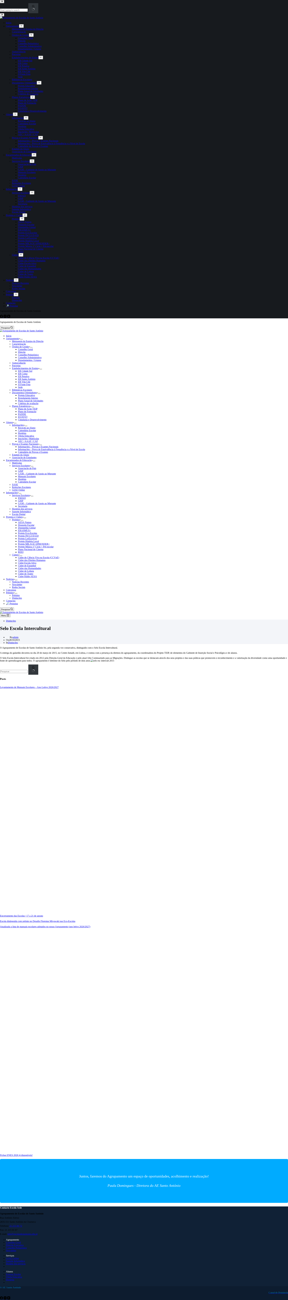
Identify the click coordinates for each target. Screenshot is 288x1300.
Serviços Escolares (21, 465)
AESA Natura (24, 522)
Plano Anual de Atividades (30, 400)
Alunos (9, 422)
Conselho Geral (25, 349)
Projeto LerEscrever (27, 538)
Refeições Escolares (21, 487)
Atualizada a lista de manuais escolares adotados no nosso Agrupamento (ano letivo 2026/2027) (45, 926)
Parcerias (16, 365)
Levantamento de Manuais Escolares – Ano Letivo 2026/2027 (29, 687)
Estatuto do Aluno (20, 455)
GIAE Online (18, 490)
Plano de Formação (27, 411)
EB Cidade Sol (25, 371)
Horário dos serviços (16, 1263)
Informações (18, 425)
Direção (22, 352)
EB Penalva (23, 376)
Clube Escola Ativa (27, 563)
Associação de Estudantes (24, 457)
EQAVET (23, 417)
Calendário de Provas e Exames (33, 452)
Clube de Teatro (25, 573)
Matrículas (17, 463)
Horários (22, 433)
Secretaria (22, 506)
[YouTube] (8, 1298)
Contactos (10, 600)
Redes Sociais (18, 587)
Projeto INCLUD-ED (28, 536)
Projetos (16, 519)
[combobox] (14, 671)
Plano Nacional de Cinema (30, 549)
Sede (20, 387)
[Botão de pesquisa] (33, 669)
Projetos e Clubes (14, 517)
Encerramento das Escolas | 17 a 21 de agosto (21, 916)
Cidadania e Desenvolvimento (32, 419)
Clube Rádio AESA (27, 576)
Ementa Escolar (13, 1274)
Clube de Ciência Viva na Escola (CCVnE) (38, 557)
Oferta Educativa (26, 436)
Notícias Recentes (20, 582)
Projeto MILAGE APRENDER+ (34, 544)
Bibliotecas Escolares (22, 390)
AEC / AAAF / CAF (28, 441)
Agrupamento (12, 338)
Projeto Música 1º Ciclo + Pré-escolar (36, 546)
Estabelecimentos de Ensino (25, 368)
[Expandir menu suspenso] (21, 339)
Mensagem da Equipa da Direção (28, 341)
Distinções (17, 598)
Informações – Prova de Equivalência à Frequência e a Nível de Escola (51, 449)
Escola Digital (18, 514)
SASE (15, 484)
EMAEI (22, 498)
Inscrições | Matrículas (28, 438)
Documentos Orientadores (24, 392)
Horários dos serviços (22, 509)
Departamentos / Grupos (29, 360)
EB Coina (22, 373)
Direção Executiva (15, 1245)
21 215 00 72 (15, 1226)
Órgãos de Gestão (20, 346)
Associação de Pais (27, 468)
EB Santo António (26, 379)
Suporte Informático (21, 511)
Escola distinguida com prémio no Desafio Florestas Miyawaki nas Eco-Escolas (37, 921)
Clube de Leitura (26, 571)
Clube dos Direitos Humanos (31, 560)
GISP (20, 471)
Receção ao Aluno (26, 427)
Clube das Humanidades (29, 568)
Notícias (10, 579)
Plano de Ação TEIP (28, 409)
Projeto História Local (28, 541)
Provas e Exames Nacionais (25, 444)
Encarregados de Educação (19, 460)
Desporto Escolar (26, 525)
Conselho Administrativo (30, 357)
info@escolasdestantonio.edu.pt (23, 1234)
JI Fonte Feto (24, 384)
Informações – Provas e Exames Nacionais (38, 446)
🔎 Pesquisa (12, 603)
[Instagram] (5, 1298)
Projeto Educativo (26, 395)
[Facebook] (2, 1298)
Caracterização (19, 344)
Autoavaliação (19, 363)
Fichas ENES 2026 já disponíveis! (16, 1155)
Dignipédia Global (27, 527)
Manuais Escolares (27, 476)
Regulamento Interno (28, 398)
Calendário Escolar (27, 430)
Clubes (15, 555)
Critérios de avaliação (28, 403)
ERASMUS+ (24, 530)
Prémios (10, 592)
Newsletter (17, 584)
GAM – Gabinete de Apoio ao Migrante (37, 473)
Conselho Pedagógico (28, 354)
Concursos (11, 590)
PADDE (22, 414)
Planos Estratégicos (21, 406)
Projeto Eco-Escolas (27, 533)
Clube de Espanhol (27, 565)
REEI (20, 552)
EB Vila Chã (24, 382)
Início (8, 336)
